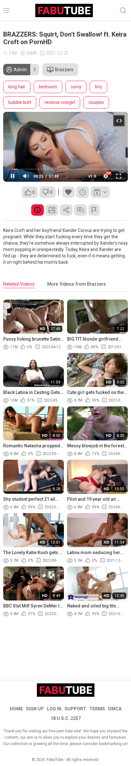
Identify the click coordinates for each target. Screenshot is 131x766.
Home (16, 708)
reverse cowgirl (60, 102)
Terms (97, 708)
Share (66, 210)
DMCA (114, 708)
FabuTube (55, 759)
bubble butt (19, 102)
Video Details (37, 210)
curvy (76, 86)
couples (96, 102)
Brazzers (64, 69)
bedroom (48, 86)
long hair (16, 86)
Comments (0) (80, 210)
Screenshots (51, 210)
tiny (98, 86)
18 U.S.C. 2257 (66, 718)
